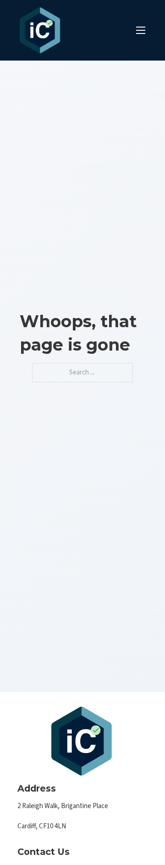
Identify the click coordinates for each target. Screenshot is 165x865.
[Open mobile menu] (140, 30)
